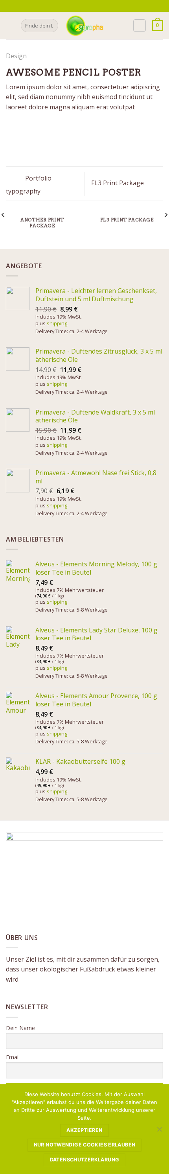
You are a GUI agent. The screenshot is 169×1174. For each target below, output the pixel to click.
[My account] (139, 25)
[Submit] (50, 25)
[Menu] (10, 25)
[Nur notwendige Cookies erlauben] (159, 1131)
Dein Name (20, 1028)
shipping (57, 323)
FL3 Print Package (118, 183)
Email (13, 1057)
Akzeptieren (84, 1130)
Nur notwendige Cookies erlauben (85, 1145)
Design (16, 56)
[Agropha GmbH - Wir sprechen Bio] (84, 25)
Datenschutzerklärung (84, 1160)
